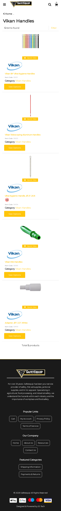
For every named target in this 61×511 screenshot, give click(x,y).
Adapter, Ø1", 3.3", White (16, 323)
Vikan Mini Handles (13, 262)
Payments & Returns (30, 474)
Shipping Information (31, 467)
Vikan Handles (23, 80)
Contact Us (30, 450)
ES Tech (41, 506)
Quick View (32, 58)
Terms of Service (30, 426)
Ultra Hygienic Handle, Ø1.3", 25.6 (20, 196)
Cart (13, 419)
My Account (26, 419)
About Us (28, 443)
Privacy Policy (43, 419)
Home (8, 14)
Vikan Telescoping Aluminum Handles (22, 135)
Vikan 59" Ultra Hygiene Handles (20, 74)
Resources (43, 443)
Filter (54, 28)
